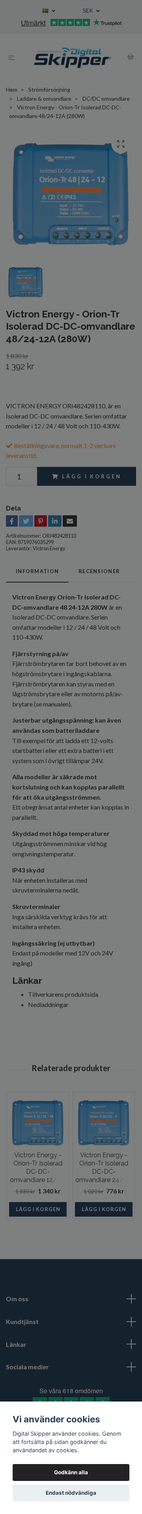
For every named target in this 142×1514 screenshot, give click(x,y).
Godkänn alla (71, 1472)
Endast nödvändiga (71, 1493)
